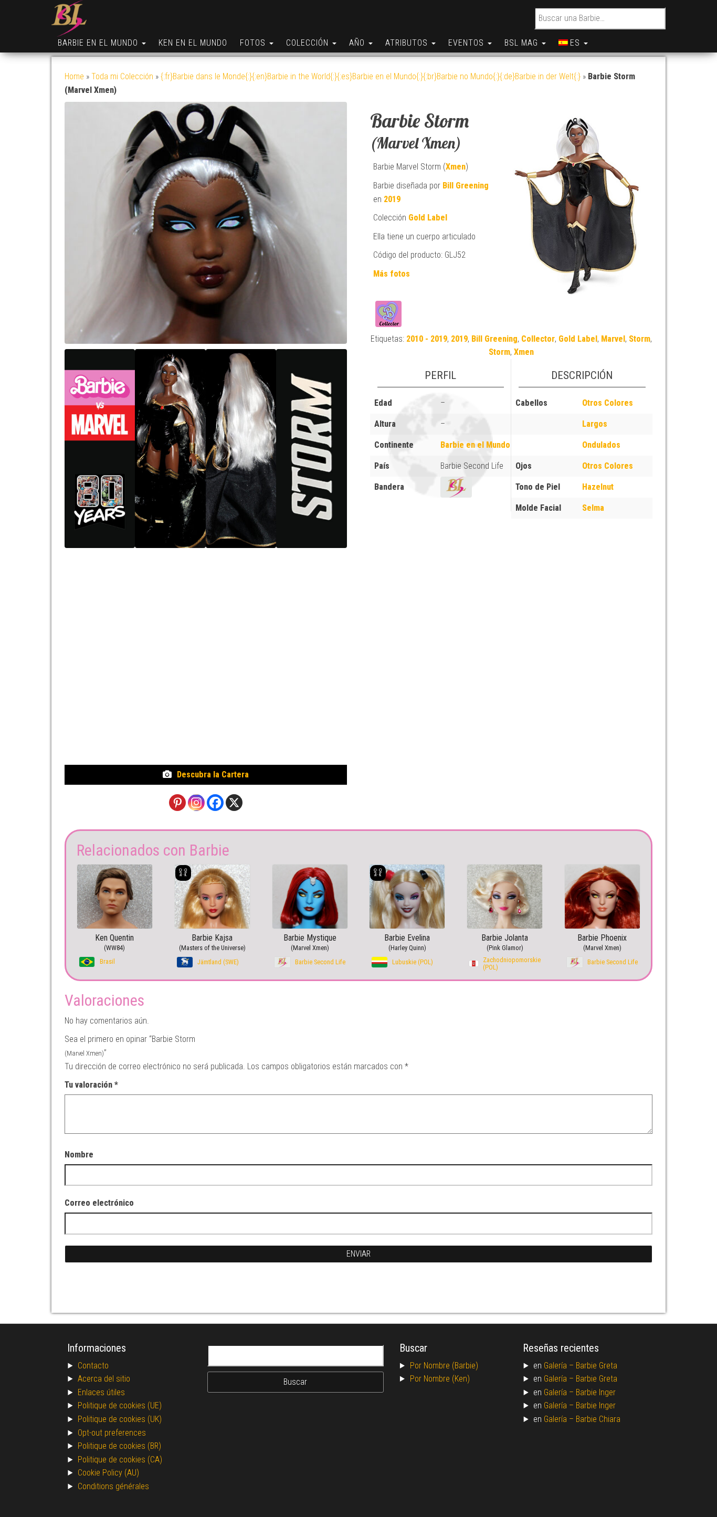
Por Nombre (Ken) (440, 1379)
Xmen (456, 167)
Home (74, 76)
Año (358, 43)
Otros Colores (607, 403)
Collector (538, 339)
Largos (594, 424)
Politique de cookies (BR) (119, 1446)
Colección (308, 43)
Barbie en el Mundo (99, 43)
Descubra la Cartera (213, 774)
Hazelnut (598, 487)
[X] (234, 802)
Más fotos (391, 274)
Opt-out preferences (112, 1433)
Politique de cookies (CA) (120, 1460)
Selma (593, 508)
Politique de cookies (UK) (120, 1419)
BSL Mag (522, 43)
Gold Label (427, 218)
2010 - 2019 (426, 339)
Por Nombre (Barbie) (444, 1366)
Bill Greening (465, 186)
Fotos (254, 43)
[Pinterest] (177, 802)
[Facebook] (215, 802)
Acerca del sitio (104, 1379)
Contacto (93, 1366)
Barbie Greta (596, 1366)
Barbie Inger (596, 1392)
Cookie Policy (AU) (108, 1473)
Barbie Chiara (598, 1419)
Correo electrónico (99, 1203)
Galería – (560, 1366)
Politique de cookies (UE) (120, 1405)
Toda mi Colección (122, 76)
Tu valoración (91, 1085)
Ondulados (601, 445)
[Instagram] (196, 802)
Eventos (467, 43)
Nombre (79, 1155)
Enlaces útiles (101, 1392)
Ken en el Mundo (193, 43)
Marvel (613, 339)
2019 (392, 199)
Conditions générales (113, 1486)
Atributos (407, 43)
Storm (639, 339)
